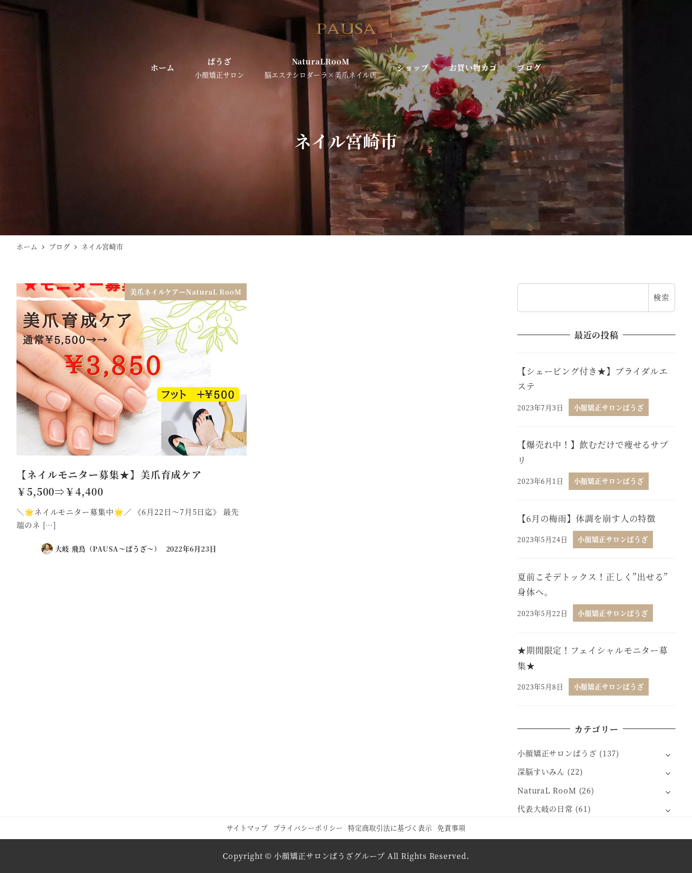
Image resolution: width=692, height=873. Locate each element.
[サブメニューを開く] (668, 753)
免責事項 (451, 828)
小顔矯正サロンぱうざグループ (329, 855)
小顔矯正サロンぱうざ (557, 753)
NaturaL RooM (547, 790)
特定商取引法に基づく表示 (390, 828)
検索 (661, 297)
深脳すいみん (541, 771)
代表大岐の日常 (545, 808)
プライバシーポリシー (308, 828)
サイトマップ (246, 828)
